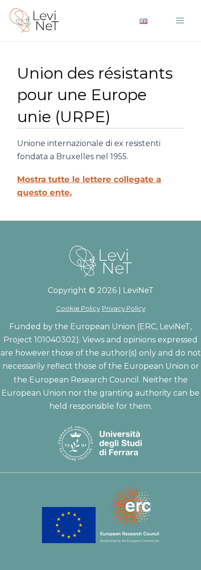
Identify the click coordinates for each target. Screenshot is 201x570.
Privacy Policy (123, 308)
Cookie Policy (78, 308)
